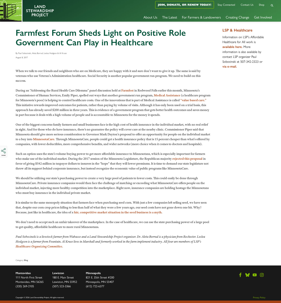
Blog (26, 260)
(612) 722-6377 (95, 286)
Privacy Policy (259, 297)
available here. (232, 47)
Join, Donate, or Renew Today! (184, 4)
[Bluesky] (247, 275)
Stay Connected (226, 4)
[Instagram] (261, 275)
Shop (261, 4)
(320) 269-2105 (25, 286)
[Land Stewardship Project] (47, 11)
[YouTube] (254, 275)
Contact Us (247, 4)
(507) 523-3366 (61, 286)
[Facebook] (240, 275)
